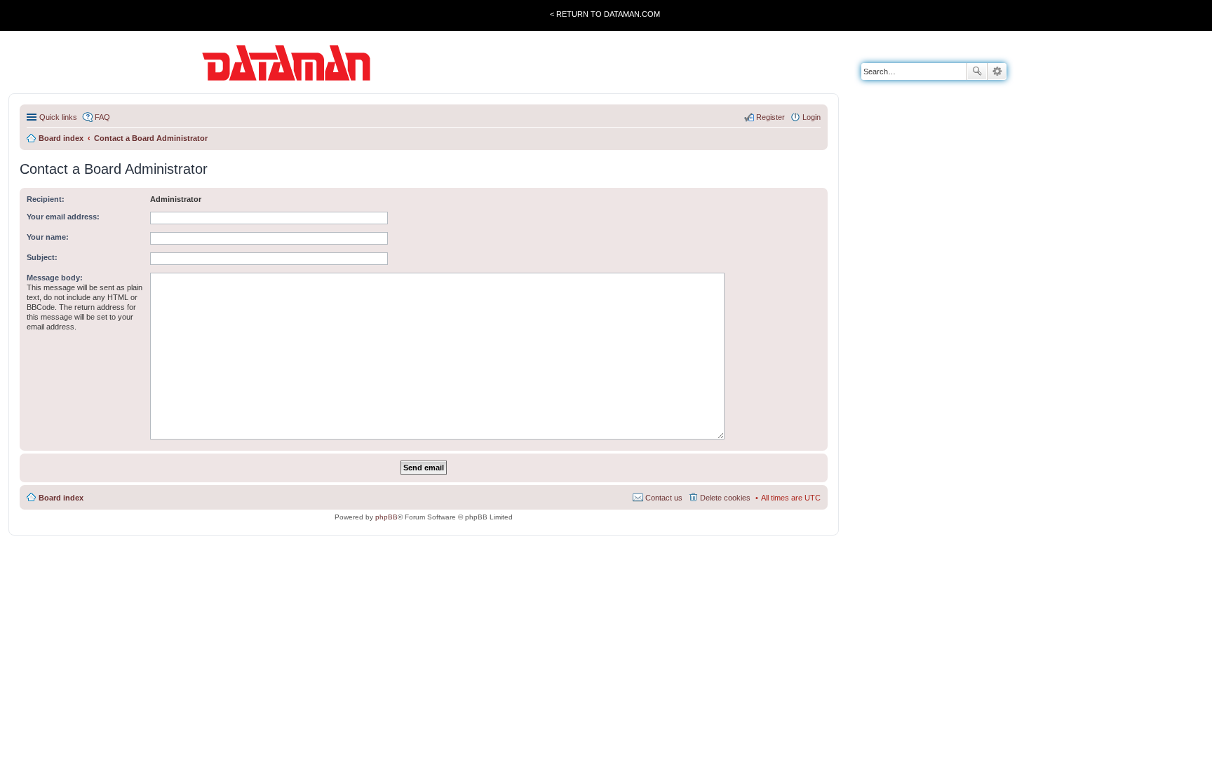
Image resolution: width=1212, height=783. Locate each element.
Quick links (58, 117)
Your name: (48, 237)
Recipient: (46, 199)
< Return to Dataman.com (605, 14)
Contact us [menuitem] (663, 497)
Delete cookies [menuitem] (725, 497)
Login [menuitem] (811, 117)
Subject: (42, 257)
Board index (61, 497)
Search (977, 71)
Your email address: (63, 216)
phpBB (386, 517)
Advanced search (997, 71)
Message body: (55, 277)
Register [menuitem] (770, 117)
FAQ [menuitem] (102, 117)
